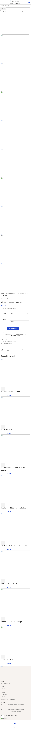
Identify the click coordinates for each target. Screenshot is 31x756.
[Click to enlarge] (3, 716)
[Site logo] (15, 2)
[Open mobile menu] (1, 2)
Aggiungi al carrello (13, 328)
